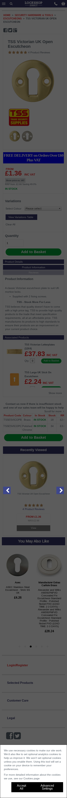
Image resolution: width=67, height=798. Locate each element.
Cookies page (31, 778)
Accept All (21, 787)
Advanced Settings (47, 787)
